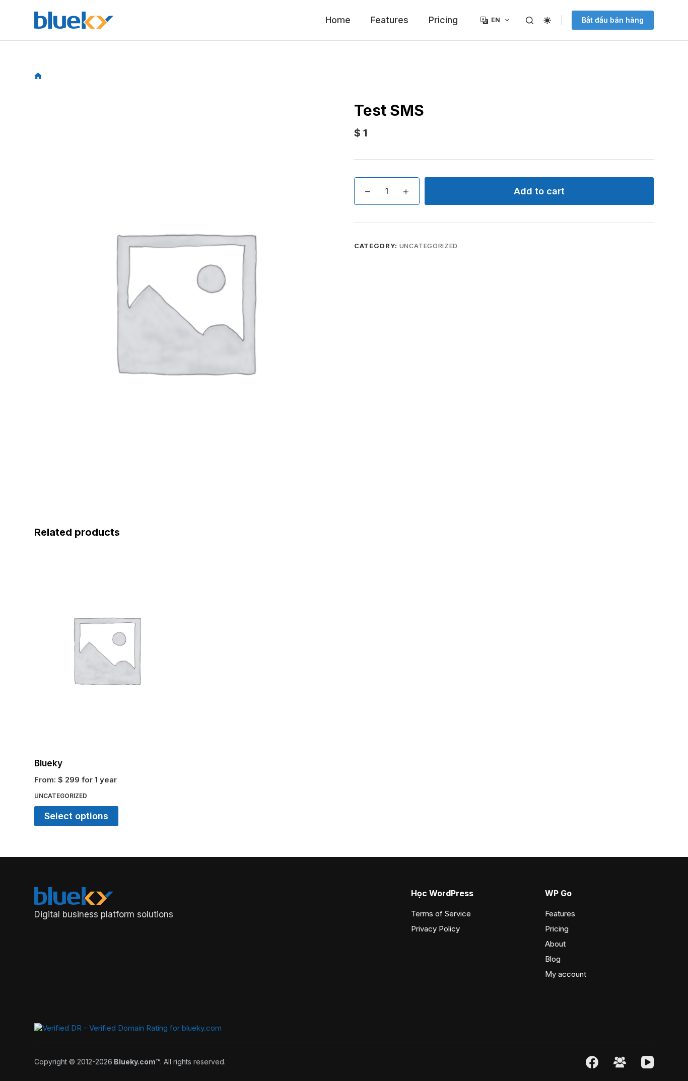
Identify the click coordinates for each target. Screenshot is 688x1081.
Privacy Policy (435, 928)
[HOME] (38, 76)
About (555, 944)
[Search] (529, 20)
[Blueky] (106, 649)
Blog (553, 959)
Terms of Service (441, 913)
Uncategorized (428, 246)
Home (338, 20)
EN (495, 20)
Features (389, 20)
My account (565, 974)
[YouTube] (647, 1062)
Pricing (443, 20)
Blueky (48, 763)
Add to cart (539, 191)
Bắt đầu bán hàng (613, 20)
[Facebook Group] (619, 1062)
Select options (76, 816)
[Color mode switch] (547, 20)
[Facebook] (592, 1062)
